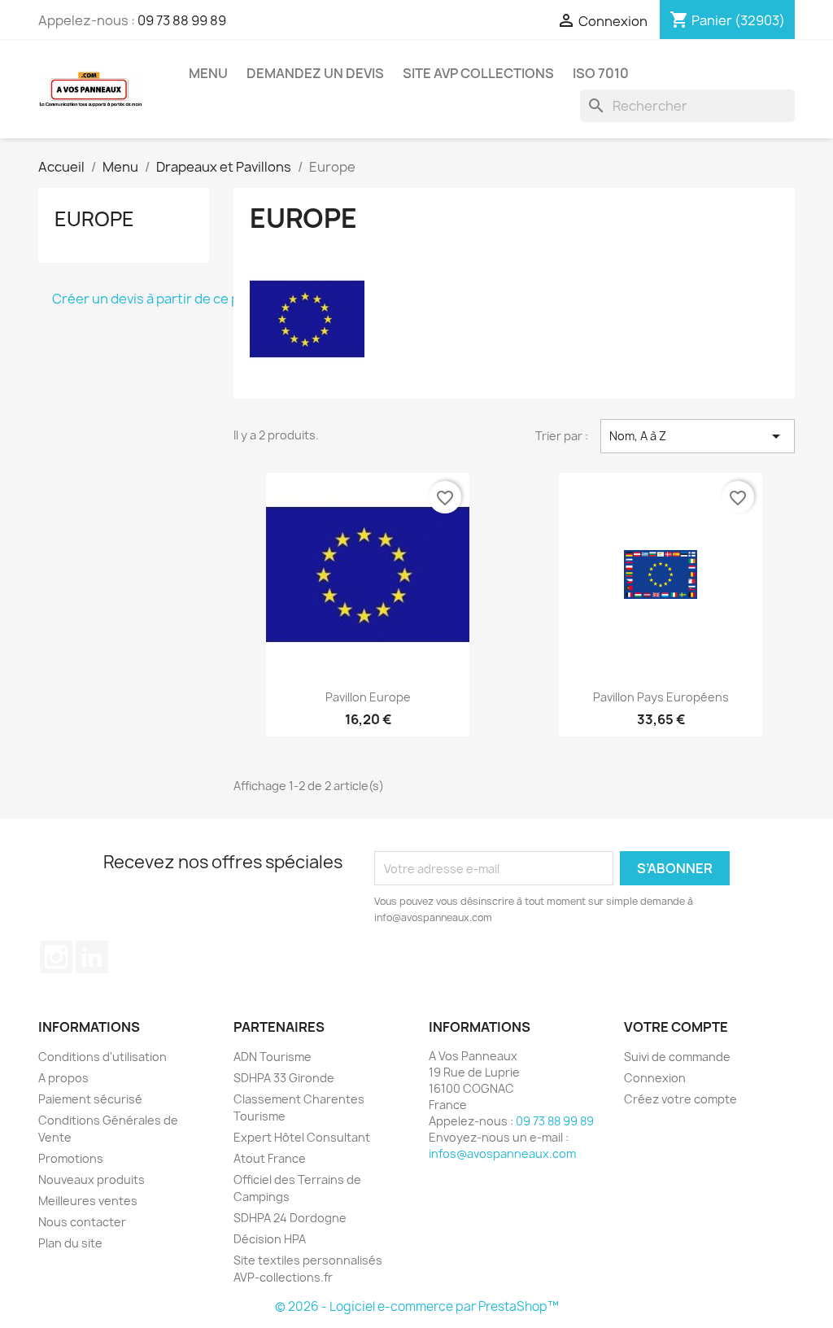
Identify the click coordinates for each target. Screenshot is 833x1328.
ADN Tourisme (272, 1056)
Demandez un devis (315, 73)
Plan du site (70, 1243)
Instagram (56, 957)
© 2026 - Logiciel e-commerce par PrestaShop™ (417, 1306)
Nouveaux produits (91, 1179)
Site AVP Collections (478, 73)
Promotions (70, 1158)
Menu (208, 73)
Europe (94, 219)
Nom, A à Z (697, 436)
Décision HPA (269, 1239)
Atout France (269, 1158)
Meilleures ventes (87, 1200)
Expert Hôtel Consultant (301, 1137)
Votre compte (676, 1027)
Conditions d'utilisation (102, 1056)
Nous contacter (82, 1222)
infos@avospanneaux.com (502, 1153)
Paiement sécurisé (90, 1099)
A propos (63, 1078)
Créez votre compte (680, 1099)
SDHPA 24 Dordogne (290, 1217)
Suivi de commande (677, 1056)
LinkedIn (92, 957)
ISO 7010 (601, 73)
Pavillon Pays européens (661, 697)
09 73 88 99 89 (181, 20)
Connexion (655, 1078)
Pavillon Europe (368, 697)
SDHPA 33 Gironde (283, 1078)
